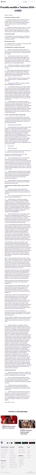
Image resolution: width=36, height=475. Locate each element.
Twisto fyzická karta (4, 450)
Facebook (7, 443)
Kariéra (28, 452)
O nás (28, 449)
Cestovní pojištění (13, 462)
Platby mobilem (3, 454)
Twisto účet (21, 464)
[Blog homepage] (3, 1)
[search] (34, 1)
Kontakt (20, 466)
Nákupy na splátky (13, 457)
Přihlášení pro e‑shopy (3, 467)
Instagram (9, 443)
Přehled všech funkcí (13, 465)
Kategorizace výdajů (13, 464)
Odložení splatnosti (13, 455)
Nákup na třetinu (13, 459)
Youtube (11, 443)
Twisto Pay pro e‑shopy (3, 463)
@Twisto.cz (23, 37)
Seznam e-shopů (21, 450)
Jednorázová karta (4, 452)
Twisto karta (21, 459)
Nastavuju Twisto (4, 465)
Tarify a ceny (12, 449)
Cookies (30, 471)
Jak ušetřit (22, 429)
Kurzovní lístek (12, 454)
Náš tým (28, 450)
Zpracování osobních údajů (30, 472)
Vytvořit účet (12, 452)
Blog (28, 454)
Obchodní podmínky (13, 467)
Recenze (28, 457)
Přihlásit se (12, 450)
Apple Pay (21, 460)
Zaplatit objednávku (22, 452)
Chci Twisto (25, 1)
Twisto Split (3, 457)
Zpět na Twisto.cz (30, 1)
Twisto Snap (3, 455)
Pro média (29, 455)
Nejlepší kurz (12, 460)
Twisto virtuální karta (5, 449)
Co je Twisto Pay (21, 449)
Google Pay (21, 462)
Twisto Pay (21, 463)
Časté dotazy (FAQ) (22, 457)
